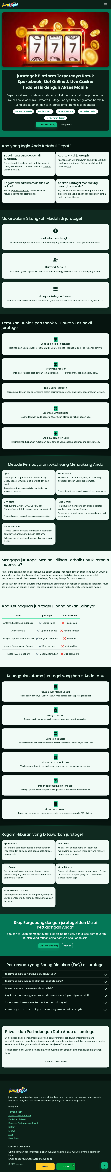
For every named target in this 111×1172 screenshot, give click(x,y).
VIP (69, 166)
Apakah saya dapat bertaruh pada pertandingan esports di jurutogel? (43, 1009)
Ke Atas (104, 1166)
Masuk (67, 945)
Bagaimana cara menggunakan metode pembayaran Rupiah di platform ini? (46, 995)
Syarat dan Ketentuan (19, 1115)
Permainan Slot (21, 190)
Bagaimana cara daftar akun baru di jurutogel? (30, 973)
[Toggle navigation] (105, 4)
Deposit (47, 166)
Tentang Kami (15, 1111)
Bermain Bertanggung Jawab (23, 1123)
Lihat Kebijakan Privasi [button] (55, 1061)
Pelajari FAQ (67, 124)
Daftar (11, 1127)
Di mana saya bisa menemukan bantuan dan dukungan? (35, 1002)
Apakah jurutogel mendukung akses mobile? (28, 988)
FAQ (10, 1134)
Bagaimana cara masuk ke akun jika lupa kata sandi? (33, 981)
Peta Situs (13, 1138)
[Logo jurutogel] (10, 4)
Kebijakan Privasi (17, 1119)
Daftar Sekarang (46, 124)
